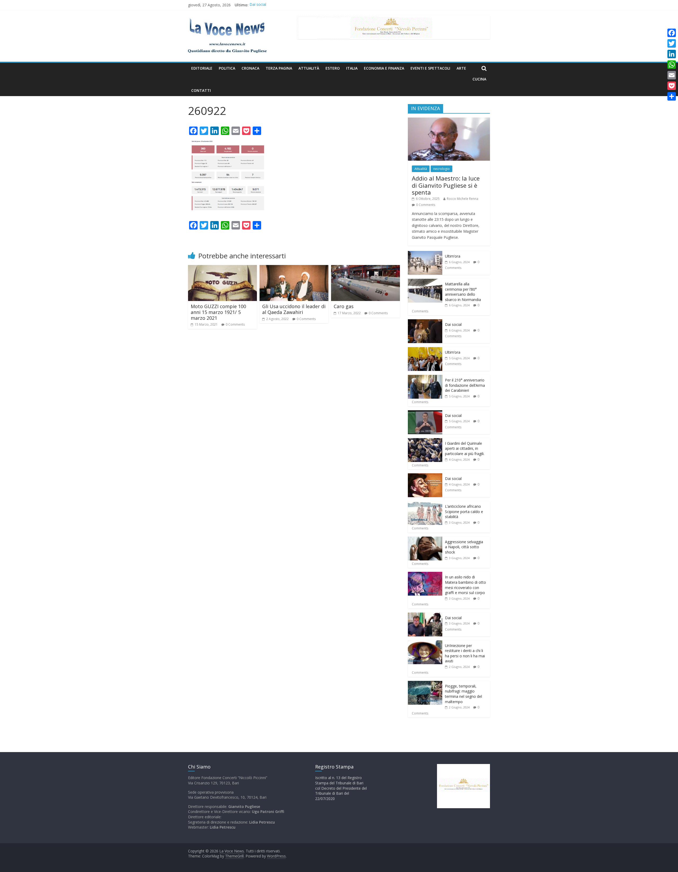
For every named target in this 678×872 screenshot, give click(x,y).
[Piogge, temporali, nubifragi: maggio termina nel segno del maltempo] (425, 683)
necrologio (441, 169)
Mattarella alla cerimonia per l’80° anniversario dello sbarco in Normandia (463, 291)
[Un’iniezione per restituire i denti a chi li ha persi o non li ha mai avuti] (425, 643)
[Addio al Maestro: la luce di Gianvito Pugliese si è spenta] (449, 120)
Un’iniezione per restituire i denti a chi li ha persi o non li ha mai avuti (465, 653)
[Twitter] (671, 43)
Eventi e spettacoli (430, 68)
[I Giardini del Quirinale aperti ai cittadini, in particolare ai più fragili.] (425, 440)
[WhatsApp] (671, 64)
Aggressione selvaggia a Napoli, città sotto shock (464, 547)
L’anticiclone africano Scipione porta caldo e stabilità (464, 511)
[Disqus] (294, 408)
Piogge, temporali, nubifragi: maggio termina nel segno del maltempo (463, 694)
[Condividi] (671, 96)
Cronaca (250, 68)
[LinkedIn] (671, 54)
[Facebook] (671, 33)
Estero (332, 68)
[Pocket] (671, 85)
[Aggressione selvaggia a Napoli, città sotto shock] (425, 539)
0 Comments (235, 324)
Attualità (308, 68)
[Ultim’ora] (425, 253)
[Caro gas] (365, 268)
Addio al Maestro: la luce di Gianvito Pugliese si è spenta (446, 185)
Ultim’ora (452, 256)
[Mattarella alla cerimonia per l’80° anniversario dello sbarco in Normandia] (425, 281)
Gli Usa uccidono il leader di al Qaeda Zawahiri (293, 309)
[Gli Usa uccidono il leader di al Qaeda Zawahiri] (294, 268)
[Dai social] (425, 322)
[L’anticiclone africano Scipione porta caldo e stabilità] (425, 503)
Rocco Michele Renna (462, 198)
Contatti (201, 90)
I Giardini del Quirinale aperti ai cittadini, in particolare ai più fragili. (464, 448)
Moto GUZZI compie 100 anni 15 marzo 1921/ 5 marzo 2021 (218, 312)
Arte (461, 68)
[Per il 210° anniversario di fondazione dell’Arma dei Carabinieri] (425, 377)
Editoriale (201, 68)
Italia (352, 68)
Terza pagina (279, 68)
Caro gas (344, 306)
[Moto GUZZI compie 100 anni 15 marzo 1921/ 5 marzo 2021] (222, 268)
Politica (227, 68)
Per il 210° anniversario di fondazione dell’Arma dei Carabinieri (465, 385)
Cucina (479, 79)
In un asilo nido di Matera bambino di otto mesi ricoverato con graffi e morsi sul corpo (465, 584)
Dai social (257, 4)
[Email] (671, 75)
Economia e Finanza (384, 68)
